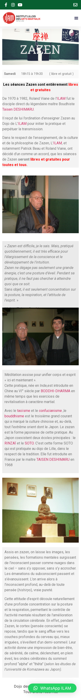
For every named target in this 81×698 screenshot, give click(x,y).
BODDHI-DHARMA (55, 391)
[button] (76, 18)
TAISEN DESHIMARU (53, 459)
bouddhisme (14, 416)
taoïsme (23, 410)
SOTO (29, 443)
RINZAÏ (10, 443)
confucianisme (50, 410)
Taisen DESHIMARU (18, 109)
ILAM (61, 98)
